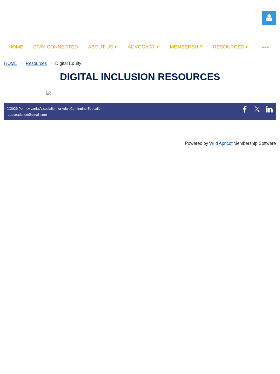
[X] (257, 109)
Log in (269, 18)
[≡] (265, 47)
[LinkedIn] (269, 109)
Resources (36, 63)
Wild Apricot (220, 143)
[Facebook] (245, 109)
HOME (10, 63)
